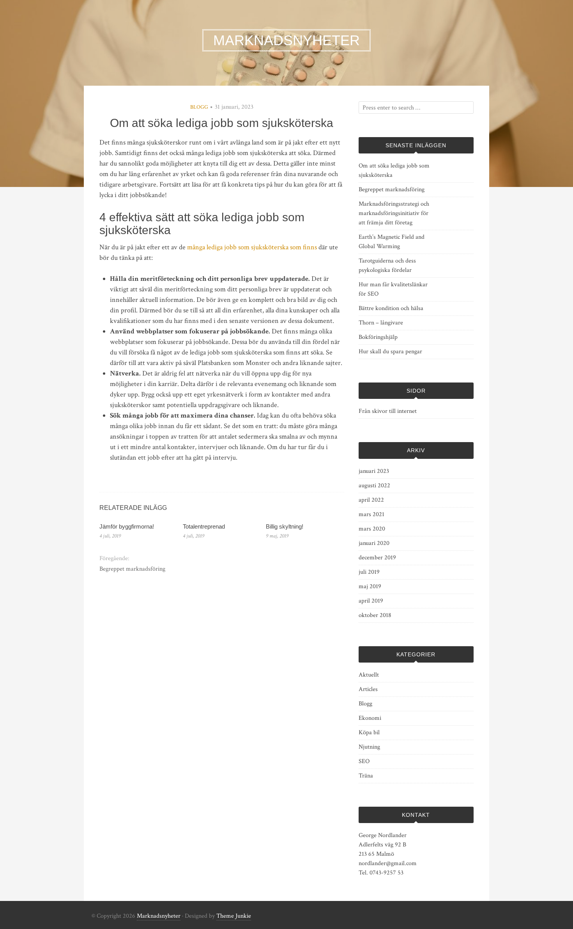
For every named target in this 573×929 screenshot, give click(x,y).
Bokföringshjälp (378, 337)
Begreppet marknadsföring (132, 569)
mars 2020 (372, 529)
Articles (368, 689)
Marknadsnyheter (158, 916)
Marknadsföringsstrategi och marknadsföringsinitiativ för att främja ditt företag (394, 213)
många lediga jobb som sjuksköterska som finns (252, 247)
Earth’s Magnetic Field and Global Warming (391, 241)
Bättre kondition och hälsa (391, 308)
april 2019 (371, 601)
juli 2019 (369, 572)
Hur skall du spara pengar (390, 351)
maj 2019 (370, 586)
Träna (366, 776)
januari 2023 (374, 471)
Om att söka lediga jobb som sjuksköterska (394, 170)
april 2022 (371, 500)
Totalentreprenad (204, 526)
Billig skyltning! (284, 526)
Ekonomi (370, 718)
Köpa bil (369, 732)
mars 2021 (371, 514)
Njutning (369, 747)
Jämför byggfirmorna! (126, 526)
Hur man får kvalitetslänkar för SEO (393, 289)
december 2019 (377, 558)
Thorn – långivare (381, 323)
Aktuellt (369, 675)
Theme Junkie (233, 916)
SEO (364, 761)
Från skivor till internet (388, 411)
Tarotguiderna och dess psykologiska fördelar (387, 265)
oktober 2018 (375, 615)
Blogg (199, 107)
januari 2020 (374, 543)
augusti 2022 (374, 485)
